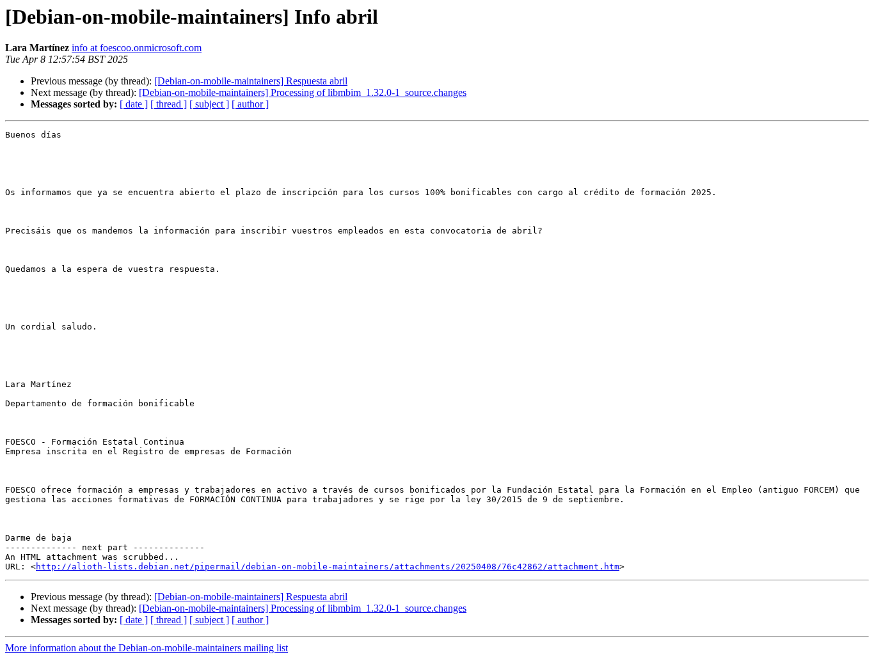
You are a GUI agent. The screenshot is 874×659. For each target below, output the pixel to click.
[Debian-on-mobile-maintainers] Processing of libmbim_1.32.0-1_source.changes (302, 92)
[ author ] (250, 104)
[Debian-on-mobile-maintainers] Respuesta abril (250, 80)
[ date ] (134, 104)
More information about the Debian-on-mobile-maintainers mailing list (146, 647)
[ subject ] (209, 104)
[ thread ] (168, 104)
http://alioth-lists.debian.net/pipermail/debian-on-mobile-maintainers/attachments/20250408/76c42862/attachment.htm (327, 566)
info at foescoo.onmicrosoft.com (137, 47)
